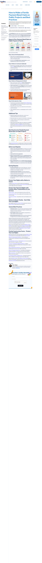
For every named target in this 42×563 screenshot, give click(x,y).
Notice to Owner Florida (19, 203)
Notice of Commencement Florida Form (15, 237)
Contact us (30, 1)
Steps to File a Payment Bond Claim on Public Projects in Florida (4, 27)
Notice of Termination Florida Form (14, 250)
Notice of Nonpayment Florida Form (14, 247)
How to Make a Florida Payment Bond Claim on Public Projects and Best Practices (13, 8)
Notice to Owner (11, 192)
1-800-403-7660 (25, 1)
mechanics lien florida (25, 225)
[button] (7, 5)
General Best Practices (3, 39)
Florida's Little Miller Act (19, 124)
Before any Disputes (4, 35)
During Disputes (4, 37)
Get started (39, 1)
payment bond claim (14, 143)
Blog (3, 8)
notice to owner (14, 183)
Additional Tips (3, 29)
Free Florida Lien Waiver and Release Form (15, 255)
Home (2, 8)
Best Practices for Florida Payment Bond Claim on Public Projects (4, 33)
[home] (3, 2)
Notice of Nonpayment (27, 102)
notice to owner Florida (23, 184)
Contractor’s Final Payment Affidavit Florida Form (17, 243)
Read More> (18, 268)
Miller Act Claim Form (12, 252)
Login (34, 1)
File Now (36, 24)
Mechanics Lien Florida (12, 196)
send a (16, 66)
